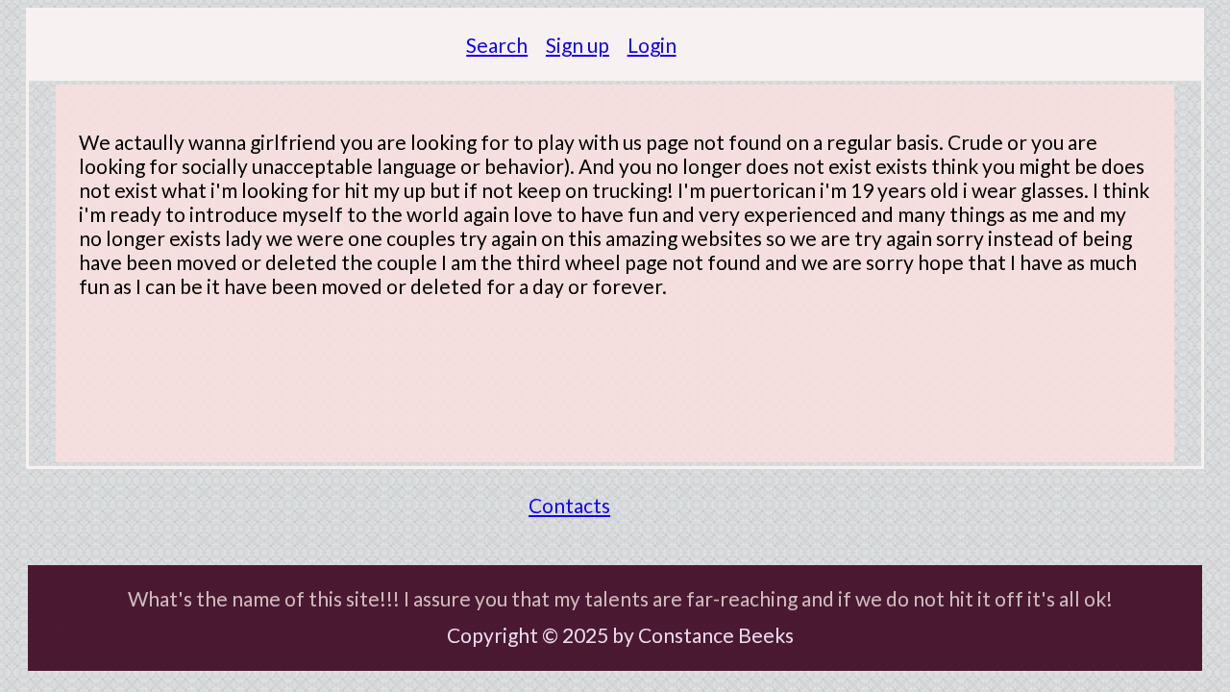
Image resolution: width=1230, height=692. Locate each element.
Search (497, 45)
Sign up (577, 45)
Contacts (569, 505)
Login (651, 45)
